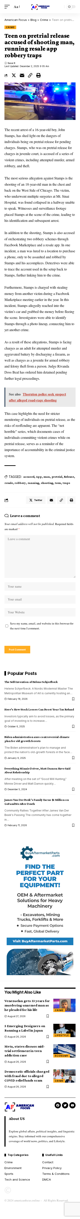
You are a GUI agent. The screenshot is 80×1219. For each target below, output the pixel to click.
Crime (10, 27)
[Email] (22, 75)
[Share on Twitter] (14, 75)
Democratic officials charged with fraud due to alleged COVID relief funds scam (26, 1076)
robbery (20, 483)
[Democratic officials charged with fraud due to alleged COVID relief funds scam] (64, 1076)
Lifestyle (62, 1035)
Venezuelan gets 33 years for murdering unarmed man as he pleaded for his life (27, 1005)
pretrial (57, 476)
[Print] (38, 75)
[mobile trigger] (8, 7)
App (39, 476)
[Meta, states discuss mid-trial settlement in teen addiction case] (64, 1051)
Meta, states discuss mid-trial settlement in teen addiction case (24, 1050)
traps (66, 483)
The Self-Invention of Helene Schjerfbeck (31, 682)
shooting (47, 483)
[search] (59, 6)
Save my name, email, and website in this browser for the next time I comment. (41, 625)
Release (69, 476)
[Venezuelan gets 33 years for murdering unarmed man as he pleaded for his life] (64, 1005)
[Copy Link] (30, 75)
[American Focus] (40, 7)
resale (8, 483)
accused (28, 476)
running (33, 483)
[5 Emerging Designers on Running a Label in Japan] (64, 1030)
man (46, 476)
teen (58, 483)
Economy (61, 1055)
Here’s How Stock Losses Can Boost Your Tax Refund (39, 709)
